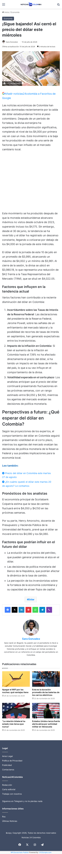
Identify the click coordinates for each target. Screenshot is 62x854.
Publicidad (7, 765)
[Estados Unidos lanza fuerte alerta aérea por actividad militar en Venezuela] (46, 710)
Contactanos (8, 769)
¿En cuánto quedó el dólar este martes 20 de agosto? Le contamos (26, 483)
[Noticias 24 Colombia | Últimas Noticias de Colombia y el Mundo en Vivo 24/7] (31, 4)
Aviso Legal (7, 756)
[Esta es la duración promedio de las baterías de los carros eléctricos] (46, 679)
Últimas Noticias (9, 821)
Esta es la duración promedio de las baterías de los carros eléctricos (45, 692)
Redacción (7, 785)
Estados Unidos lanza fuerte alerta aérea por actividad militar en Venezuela (46, 724)
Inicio (6, 12)
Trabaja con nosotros (12, 794)
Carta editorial (8, 789)
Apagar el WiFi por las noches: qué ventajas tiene (15, 690)
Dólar (31, 599)
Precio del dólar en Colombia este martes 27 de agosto (26, 475)
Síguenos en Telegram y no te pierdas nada (22, 801)
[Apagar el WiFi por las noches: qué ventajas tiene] (16, 679)
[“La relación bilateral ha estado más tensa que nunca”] (16, 710)
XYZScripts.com (45, 852)
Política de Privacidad (12, 761)
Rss (3, 816)
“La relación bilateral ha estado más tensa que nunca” (13, 724)
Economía (15, 12)
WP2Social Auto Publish (20, 852)
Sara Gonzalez (12, 42)
